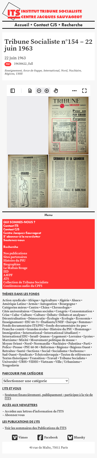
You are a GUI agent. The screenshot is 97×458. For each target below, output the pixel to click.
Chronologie (61, 307)
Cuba (15, 315)
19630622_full (23, 64)
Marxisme (9, 340)
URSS (23, 362)
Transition (37, 358)
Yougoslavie (10, 365)
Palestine (74, 343)
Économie (83, 318)
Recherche (72, 25)
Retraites (8, 351)
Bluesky (79, 437)
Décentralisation (14, 318)
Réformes (47, 347)
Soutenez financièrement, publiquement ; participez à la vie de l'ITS (49, 397)
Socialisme (59, 351)
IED (6, 271)
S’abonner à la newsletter (21, 236)
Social (46, 351)
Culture (26, 315)
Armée (33, 304)
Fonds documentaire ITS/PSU (23, 326)
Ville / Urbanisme (67, 362)
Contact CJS (45, 25)
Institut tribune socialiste (51, 11)
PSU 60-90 (31, 347)
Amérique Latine (14, 304)
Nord (28, 343)
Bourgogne (67, 304)
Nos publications (15, 253)
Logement (59, 336)
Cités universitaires (15, 311)
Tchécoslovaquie (46, 354)
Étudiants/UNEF (52, 322)
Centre (34, 307)
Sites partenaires (15, 257)
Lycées (88, 336)
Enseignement (12, 322)
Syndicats (25, 354)
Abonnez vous (15, 415)
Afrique (33, 300)
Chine (45, 307)
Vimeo (23, 437)
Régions (62, 347)
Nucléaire (59, 343)
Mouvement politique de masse (52, 340)
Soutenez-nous (14, 240)
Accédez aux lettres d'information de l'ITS (34, 411)
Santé (21, 351)
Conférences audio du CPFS (22, 286)
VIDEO (33, 362)
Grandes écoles (37, 329)
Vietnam (47, 362)
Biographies (11, 264)
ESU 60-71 (32, 322)
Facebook (51, 437)
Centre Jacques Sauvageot (51, 16)
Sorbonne (77, 351)
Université (9, 362)
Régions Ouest (80, 347)
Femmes (85, 322)
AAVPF (8, 275)
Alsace (76, 300)
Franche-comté (13, 329)
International (32, 333)
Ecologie (68, 318)
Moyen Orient (12, 343)
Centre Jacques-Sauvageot (22, 233)
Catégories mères (14, 307)
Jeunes (45, 336)
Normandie (42, 343)
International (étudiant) (61, 333)
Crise (5, 315)
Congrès (61, 311)
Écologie (53, 318)
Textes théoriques (15, 358)
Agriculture (49, 300)
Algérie (64, 300)
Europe (71, 322)
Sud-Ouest (9, 354)
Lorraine (75, 336)
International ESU (15, 336)
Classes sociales (42, 311)
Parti (86, 343)
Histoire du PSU (14, 260)
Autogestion (48, 304)
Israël (34, 336)
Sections (33, 351)
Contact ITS (10, 226)
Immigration (11, 333)
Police (6, 347)
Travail (52, 358)
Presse (17, 347)
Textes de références (75, 354)
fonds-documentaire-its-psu (66, 326)
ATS (6, 279)
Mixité (23, 340)
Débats (52, 315)
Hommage (82, 329)
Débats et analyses (72, 315)
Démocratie (36, 318)
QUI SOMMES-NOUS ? (19, 222)
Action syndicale (14, 300)
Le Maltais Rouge (15, 268)
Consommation (81, 311)
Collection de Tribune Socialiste (25, 282)
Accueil (21, 25)
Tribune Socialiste (72, 358)
